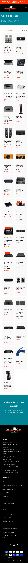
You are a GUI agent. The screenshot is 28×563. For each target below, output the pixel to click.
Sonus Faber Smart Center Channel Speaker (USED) (8, 289)
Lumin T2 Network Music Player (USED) (8, 213)
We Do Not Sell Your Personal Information (11, 537)
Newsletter (6, 500)
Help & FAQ (6, 493)
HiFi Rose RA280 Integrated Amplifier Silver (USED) (20, 95)
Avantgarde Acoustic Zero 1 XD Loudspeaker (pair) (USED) (8, 48)
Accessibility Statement (10, 528)
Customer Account (8, 503)
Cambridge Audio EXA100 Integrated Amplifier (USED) (20, 214)
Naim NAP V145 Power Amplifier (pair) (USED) (20, 239)
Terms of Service (8, 521)
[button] (2, 8)
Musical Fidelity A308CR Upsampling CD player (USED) (8, 95)
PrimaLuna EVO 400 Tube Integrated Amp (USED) (8, 239)
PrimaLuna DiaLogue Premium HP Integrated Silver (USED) (7, 72)
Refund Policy (7, 517)
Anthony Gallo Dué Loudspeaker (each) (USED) (8, 384)
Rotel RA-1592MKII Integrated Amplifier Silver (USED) (8, 119)
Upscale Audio (16, 557)
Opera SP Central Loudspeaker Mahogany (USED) (19, 143)
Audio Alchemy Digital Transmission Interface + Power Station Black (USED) (20, 313)
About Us (5, 496)
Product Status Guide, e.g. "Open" (13, 485)
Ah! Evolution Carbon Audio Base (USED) (19, 264)
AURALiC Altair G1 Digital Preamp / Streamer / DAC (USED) (8, 361)
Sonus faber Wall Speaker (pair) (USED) (20, 288)
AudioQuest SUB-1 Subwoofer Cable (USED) (20, 360)
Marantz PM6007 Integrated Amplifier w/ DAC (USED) (7, 337)
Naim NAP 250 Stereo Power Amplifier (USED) (8, 264)
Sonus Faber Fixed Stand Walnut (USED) (20, 118)
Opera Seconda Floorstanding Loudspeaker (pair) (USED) (8, 142)
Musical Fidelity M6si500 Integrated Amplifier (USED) (20, 49)
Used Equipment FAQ (9, 489)
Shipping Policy (7, 514)
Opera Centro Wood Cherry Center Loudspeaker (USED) (7, 166)
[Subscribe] (23, 417)
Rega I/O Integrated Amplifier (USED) (7, 189)
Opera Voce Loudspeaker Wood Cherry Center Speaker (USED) (20, 166)
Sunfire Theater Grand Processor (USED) (8, 311)
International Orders (9, 532)
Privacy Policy (7, 525)
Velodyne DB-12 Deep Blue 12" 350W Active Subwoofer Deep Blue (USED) (20, 72)
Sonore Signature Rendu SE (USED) (20, 336)
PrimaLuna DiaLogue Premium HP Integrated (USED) (19, 190)
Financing (6, 482)
